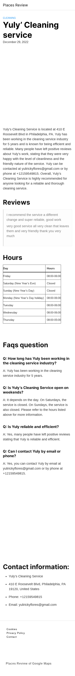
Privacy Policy (16, 633)
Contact (12, 636)
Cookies (12, 629)
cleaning (9, 17)
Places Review (15, 5)
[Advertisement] (37, 89)
